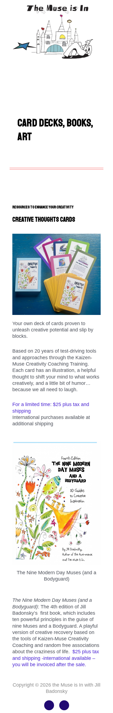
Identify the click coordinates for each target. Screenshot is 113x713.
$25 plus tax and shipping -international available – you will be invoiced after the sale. (55, 658)
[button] (56, 69)
